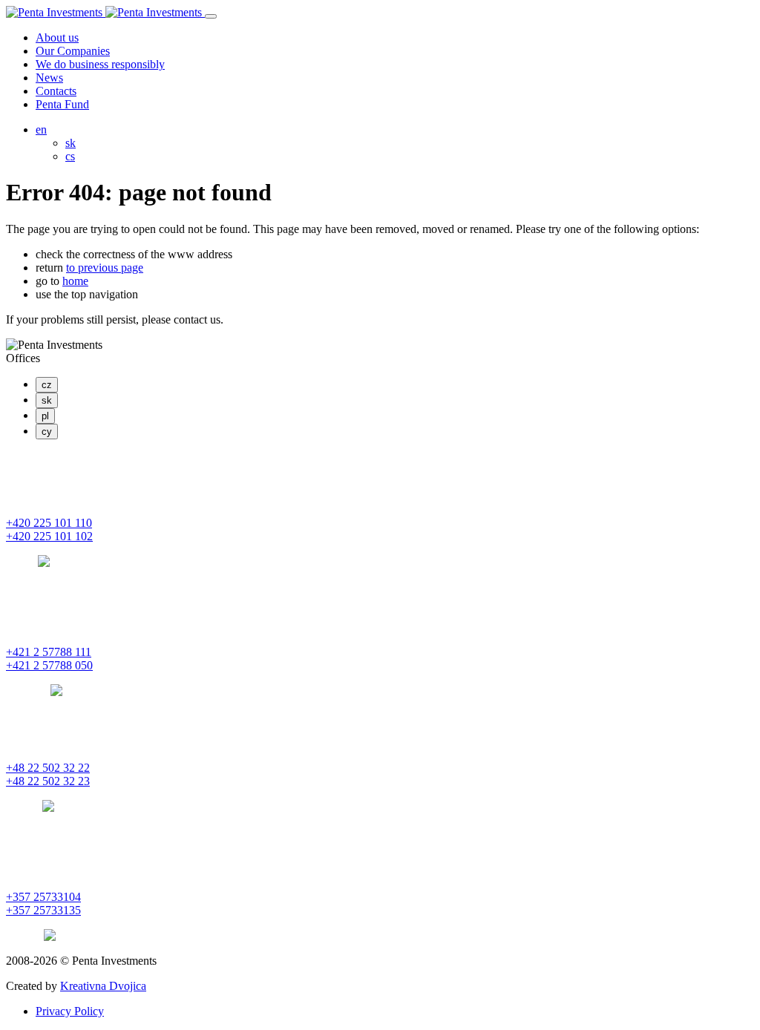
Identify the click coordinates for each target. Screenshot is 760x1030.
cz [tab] (47, 384)
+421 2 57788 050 (49, 665)
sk (70, 143)
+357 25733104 (43, 896)
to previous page (104, 267)
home (75, 281)
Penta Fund (62, 104)
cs (70, 156)
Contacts (56, 91)
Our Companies (73, 51)
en (41, 129)
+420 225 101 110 (49, 522)
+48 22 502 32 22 (48, 767)
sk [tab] (47, 400)
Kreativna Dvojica (103, 986)
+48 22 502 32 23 (48, 781)
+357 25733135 (43, 910)
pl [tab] (45, 415)
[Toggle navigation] (211, 16)
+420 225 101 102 (49, 536)
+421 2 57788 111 (48, 652)
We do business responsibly (100, 64)
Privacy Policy (70, 1011)
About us (57, 37)
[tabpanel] (380, 509)
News (49, 77)
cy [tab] (47, 431)
